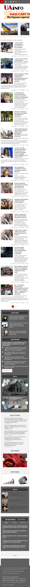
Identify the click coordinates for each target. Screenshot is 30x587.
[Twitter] (11, 2)
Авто (21, 569)
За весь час (23, 522)
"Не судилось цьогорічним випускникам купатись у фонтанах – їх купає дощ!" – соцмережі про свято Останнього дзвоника (21, 290)
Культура (7, 569)
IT (23, 569)
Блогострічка (15, 415)
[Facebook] (8, 2)
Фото (15, 376)
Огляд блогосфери (19, 571)
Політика (15, 568)
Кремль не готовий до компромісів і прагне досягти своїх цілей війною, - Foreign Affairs (18, 333)
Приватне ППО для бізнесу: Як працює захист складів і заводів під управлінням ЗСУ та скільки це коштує (18, 325)
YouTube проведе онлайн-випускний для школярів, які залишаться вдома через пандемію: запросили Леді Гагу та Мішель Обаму (21, 153)
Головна (4, 568)
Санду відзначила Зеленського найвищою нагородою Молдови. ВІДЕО (13, 410)
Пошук (14, 40)
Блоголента (4, 573)
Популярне (21, 519)
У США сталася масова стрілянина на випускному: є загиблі (21, 60)
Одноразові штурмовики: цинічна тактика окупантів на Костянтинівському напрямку (17, 494)
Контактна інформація (10, 582)
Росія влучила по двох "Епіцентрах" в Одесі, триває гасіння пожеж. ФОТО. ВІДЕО (14, 392)
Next (28, 29)
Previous (1, 29)
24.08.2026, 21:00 (8, 435)
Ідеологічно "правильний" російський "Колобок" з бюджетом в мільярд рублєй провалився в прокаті (18, 508)
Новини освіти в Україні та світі (17, 297)
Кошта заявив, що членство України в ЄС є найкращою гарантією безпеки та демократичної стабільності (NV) (15, 438)
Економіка (26, 568)
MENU (2, 2)
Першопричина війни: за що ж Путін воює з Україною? (18, 500)
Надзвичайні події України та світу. (21, 103)
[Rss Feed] (5, 2)
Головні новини (9, 568)
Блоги (15, 489)
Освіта (18, 569)
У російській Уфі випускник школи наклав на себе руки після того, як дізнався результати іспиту (21, 95)
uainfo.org (17, 578)
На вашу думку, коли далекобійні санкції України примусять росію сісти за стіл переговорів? (14, 344)
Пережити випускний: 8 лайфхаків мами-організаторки (21, 201)
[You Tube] (13, 2)
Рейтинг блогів (11, 573)
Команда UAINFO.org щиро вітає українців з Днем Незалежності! (8, 33)
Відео (14, 571)
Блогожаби (15, 451)
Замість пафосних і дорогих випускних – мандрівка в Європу (20, 216)
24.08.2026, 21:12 (8, 429)
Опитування (15, 339)
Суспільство (20, 568)
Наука (11, 569)
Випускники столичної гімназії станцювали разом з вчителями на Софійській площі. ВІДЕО (21, 269)
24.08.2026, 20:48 (8, 441)
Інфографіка (15, 472)
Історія (14, 569)
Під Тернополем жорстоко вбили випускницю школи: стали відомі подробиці (20, 250)
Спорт (8, 571)
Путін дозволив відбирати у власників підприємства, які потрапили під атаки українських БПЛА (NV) (13, 444)
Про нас (4, 582)
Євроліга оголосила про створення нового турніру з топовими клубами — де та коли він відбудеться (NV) (15, 427)
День (6, 522)
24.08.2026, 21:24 (8, 423)
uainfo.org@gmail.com (20, 582)
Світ (4, 569)
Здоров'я (4, 571)
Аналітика (15, 313)
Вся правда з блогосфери (6, 40)
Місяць (15, 522)
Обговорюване (10, 519)
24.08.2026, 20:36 (8, 446)
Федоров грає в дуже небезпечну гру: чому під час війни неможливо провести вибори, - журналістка (18, 318)
